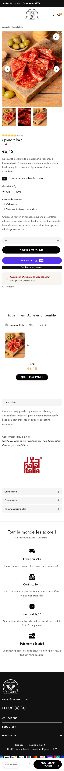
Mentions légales (41, 749)
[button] (57, 69)
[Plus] (57, 240)
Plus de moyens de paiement (32, 267)
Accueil (5, 26)
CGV (54, 749)
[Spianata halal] (15, 345)
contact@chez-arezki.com (15, 699)
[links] (5, 707)
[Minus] (6, 240)
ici (28, 445)
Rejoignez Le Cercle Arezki (22, 280)
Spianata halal (17, 325)
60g (7, 191)
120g (18, 191)
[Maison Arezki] (32, 15)
